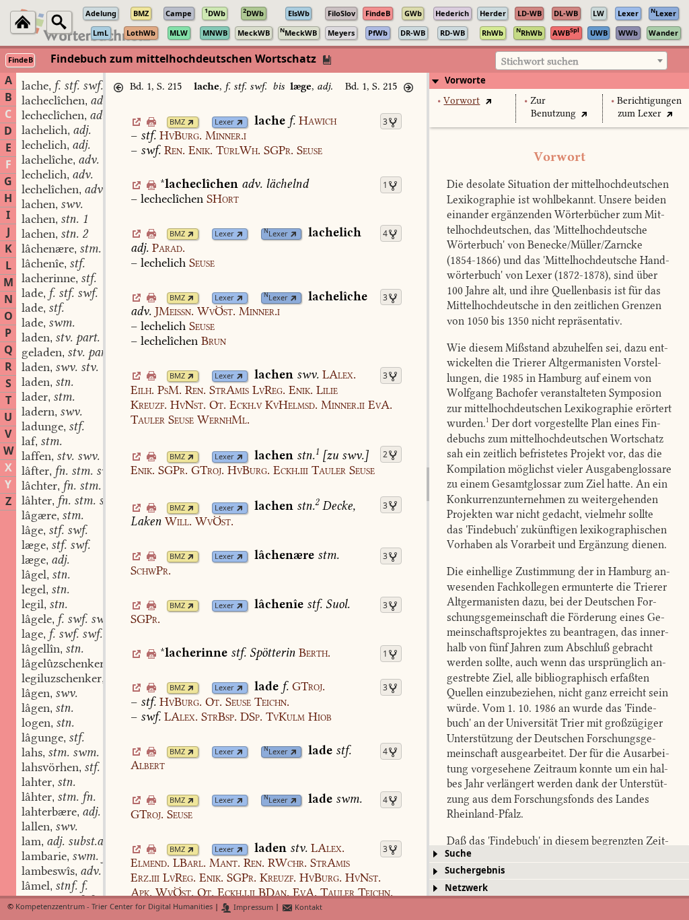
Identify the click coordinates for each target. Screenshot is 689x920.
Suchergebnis (475, 870)
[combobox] (581, 60)
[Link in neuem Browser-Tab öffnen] (190, 122)
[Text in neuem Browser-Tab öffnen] (488, 100)
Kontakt (307, 907)
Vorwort (461, 100)
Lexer (224, 122)
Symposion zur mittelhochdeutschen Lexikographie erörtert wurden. (559, 408)
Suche (458, 853)
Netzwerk (466, 888)
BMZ (177, 122)
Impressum (252, 907)
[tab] (559, 81)
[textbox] (581, 61)
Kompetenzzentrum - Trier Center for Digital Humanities (114, 907)
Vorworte (465, 80)
